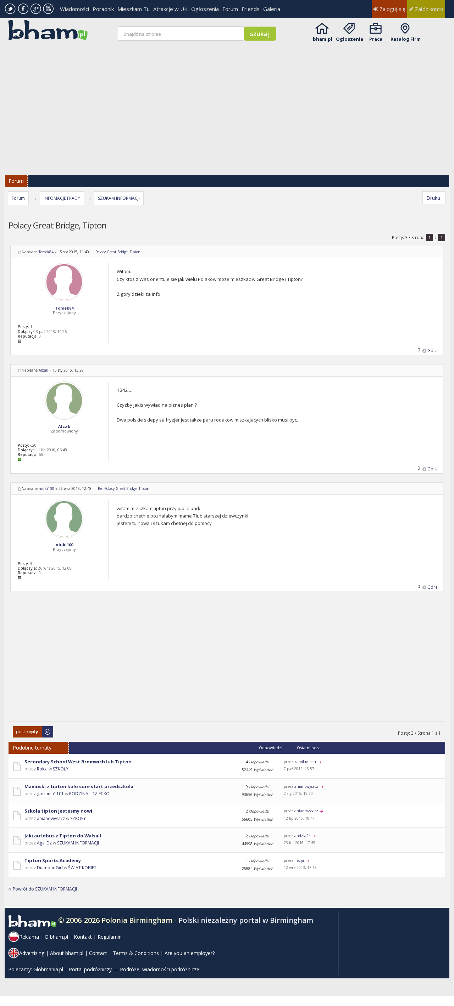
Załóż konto (428, 8)
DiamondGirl (50, 868)
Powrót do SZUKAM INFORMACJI (45, 889)
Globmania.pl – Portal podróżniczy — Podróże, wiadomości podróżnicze (116, 969)
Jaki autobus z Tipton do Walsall (62, 835)
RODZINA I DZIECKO (89, 794)
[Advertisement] (228, 103)
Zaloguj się (391, 8)
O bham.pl (56, 936)
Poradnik (103, 8)
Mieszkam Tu (133, 8)
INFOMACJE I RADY (62, 198)
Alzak (43, 370)
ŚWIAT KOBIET (82, 868)
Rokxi (42, 769)
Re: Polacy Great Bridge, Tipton (123, 488)
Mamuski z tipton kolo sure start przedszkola (78, 786)
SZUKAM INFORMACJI (119, 198)
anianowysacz (306, 786)
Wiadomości (74, 8)
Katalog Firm (406, 39)
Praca (375, 39)
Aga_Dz (44, 843)
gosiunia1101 (50, 794)
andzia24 (302, 835)
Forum (230, 8)
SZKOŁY (60, 769)
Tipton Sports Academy (52, 860)
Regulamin (110, 936)
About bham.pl (66, 953)
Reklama (29, 936)
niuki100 (46, 488)
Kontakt (83, 936)
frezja (299, 860)
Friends (251, 8)
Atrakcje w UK (170, 8)
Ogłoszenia (205, 8)
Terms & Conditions (136, 953)
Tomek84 (46, 251)
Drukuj (434, 197)
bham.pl (322, 39)
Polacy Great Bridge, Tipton (117, 251)
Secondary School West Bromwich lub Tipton (78, 761)
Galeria (271, 8)
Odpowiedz (25, 730)
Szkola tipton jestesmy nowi (58, 811)
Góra (432, 350)
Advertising (31, 953)
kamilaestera (305, 761)
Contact (98, 953)
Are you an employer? (190, 953)
